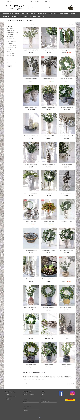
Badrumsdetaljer (6, 16)
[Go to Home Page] (5, 20)
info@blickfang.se (9, 399)
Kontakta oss (43, 394)
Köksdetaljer (73, 13)
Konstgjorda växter (64, 13)
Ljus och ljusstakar (53, 13)
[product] (31, 37)
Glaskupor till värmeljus (36, 13)
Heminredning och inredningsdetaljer (11, 13)
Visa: (70, 25)
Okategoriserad (10, 51)
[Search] (49, 7)
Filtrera (9, 66)
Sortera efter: (25, 25)
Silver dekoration (16, 16)
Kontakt (12, 1)
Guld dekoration (25, 16)
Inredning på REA (41, 16)
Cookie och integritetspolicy (46, 401)
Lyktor (44, 13)
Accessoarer (33, 16)
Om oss (7, 1)
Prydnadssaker (25, 13)
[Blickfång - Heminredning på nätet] (16, 8)
